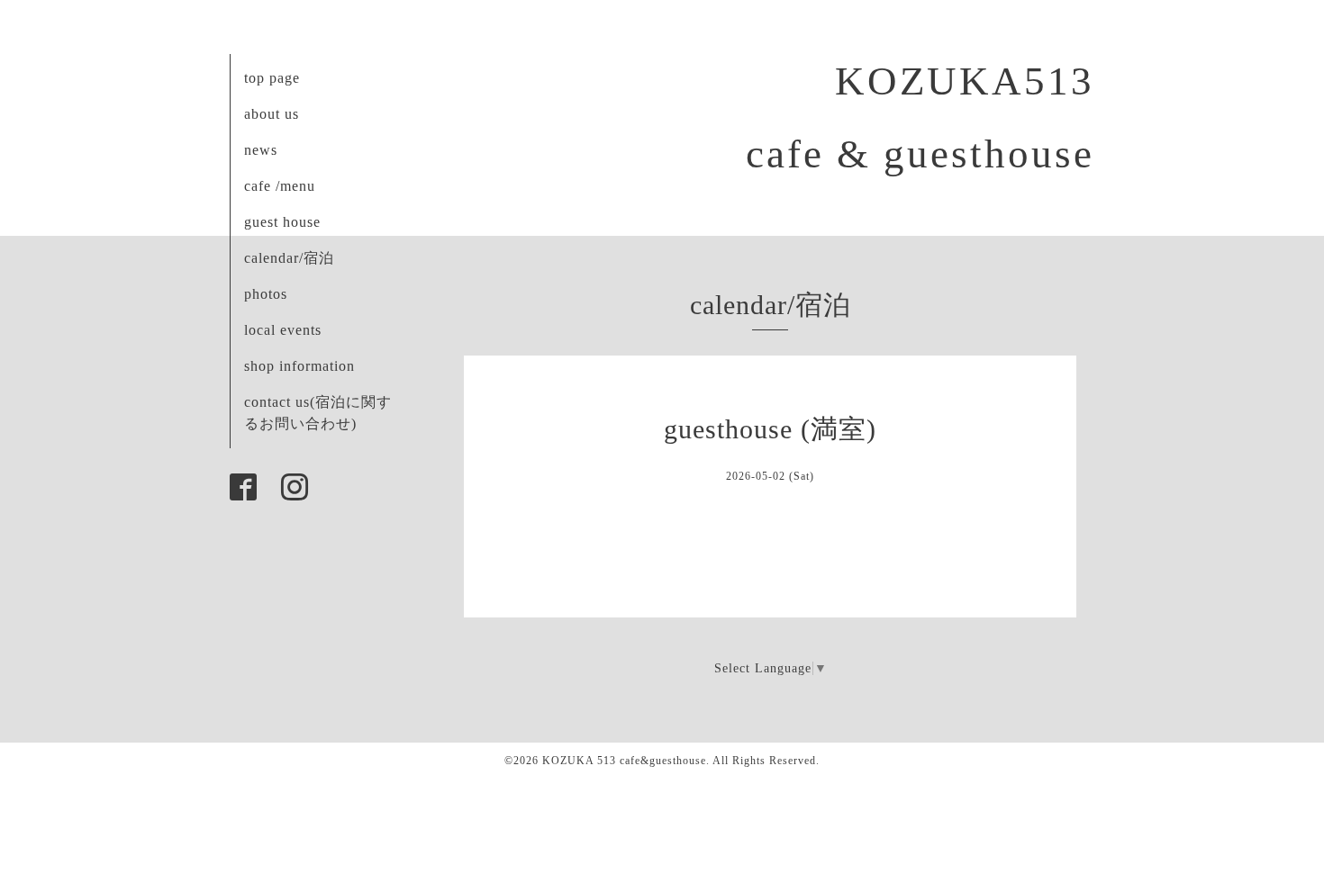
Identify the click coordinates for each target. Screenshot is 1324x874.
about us (271, 114)
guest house (282, 222)
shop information (299, 366)
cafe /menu (279, 186)
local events (283, 330)
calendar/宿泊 (289, 258)
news (260, 150)
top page (272, 78)
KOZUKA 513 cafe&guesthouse (624, 760)
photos (265, 294)
